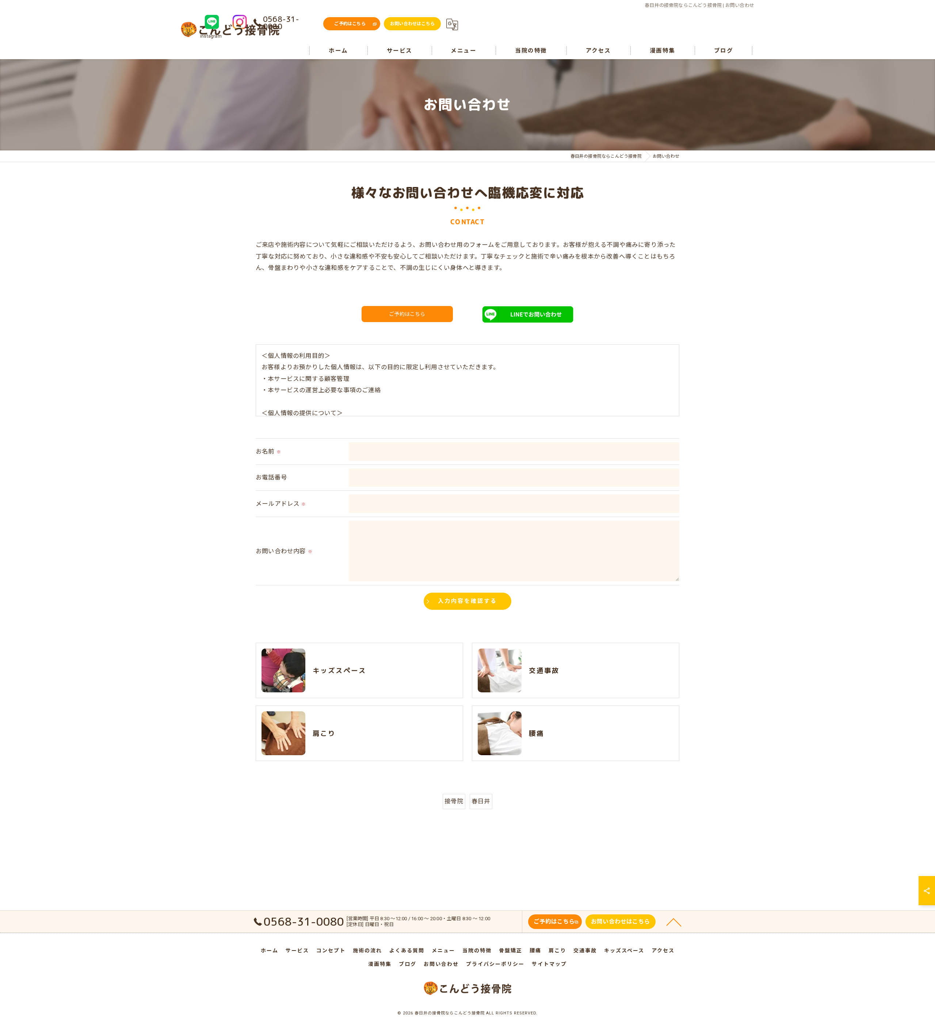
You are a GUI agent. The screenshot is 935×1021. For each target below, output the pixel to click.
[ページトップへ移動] (674, 921)
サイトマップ (549, 964)
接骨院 (453, 801)
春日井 (481, 801)
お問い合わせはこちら (412, 23)
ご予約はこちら (349, 23)
